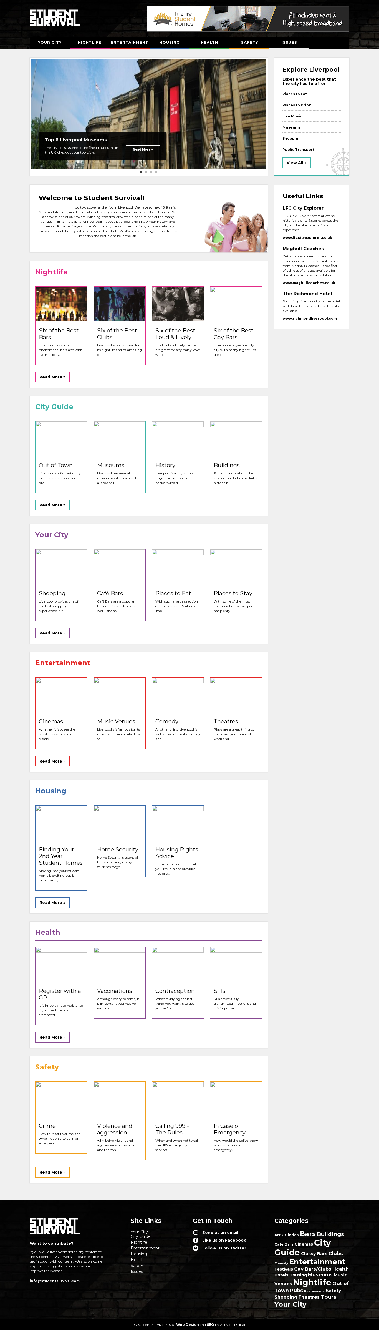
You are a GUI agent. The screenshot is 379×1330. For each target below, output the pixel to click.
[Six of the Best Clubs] (119, 304)
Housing (170, 42)
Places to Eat (294, 94)
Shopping (291, 138)
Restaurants (314, 1291)
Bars (308, 1234)
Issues (289, 42)
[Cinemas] (61, 695)
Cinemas (304, 1244)
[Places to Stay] (236, 566)
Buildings (330, 1234)
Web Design (187, 1324)
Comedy (281, 1263)
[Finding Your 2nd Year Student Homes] (61, 823)
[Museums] (119, 438)
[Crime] (61, 1099)
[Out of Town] (61, 438)
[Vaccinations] (119, 964)
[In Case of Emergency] (236, 1099)
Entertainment (129, 42)
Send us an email (220, 1232)
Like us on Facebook (224, 1240)
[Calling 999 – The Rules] (178, 1099)
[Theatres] (236, 695)
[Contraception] (178, 964)
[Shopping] (61, 566)
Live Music (292, 116)
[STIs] (236, 964)
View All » (297, 162)
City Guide (141, 1236)
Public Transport (298, 150)
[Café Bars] (119, 566)
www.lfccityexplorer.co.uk (307, 238)
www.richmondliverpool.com (310, 318)
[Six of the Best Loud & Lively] (178, 304)
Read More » (143, 149)
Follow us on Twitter (224, 1248)
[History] (178, 438)
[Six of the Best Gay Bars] (236, 304)
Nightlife (89, 42)
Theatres (309, 1297)
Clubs (336, 1253)
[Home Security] (119, 823)
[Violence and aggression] (119, 1099)
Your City (50, 42)
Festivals (283, 1269)
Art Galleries (286, 1235)
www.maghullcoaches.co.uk (309, 283)
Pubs (296, 1290)
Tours (329, 1297)
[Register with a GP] (61, 964)
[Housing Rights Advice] (178, 823)
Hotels (281, 1275)
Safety (249, 42)
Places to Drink (296, 105)
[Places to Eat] (178, 566)
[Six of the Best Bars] (61, 304)
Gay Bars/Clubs (312, 1269)
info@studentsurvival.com (55, 1281)
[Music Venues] (119, 695)
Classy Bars (314, 1253)
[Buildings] (236, 438)
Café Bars (284, 1244)
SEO (210, 1324)
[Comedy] (178, 695)
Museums (291, 127)
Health (209, 42)
